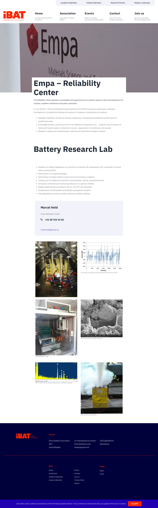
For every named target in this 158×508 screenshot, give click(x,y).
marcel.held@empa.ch (50, 230)
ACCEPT (134, 503)
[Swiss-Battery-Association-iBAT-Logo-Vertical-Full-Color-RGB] (14, 12)
